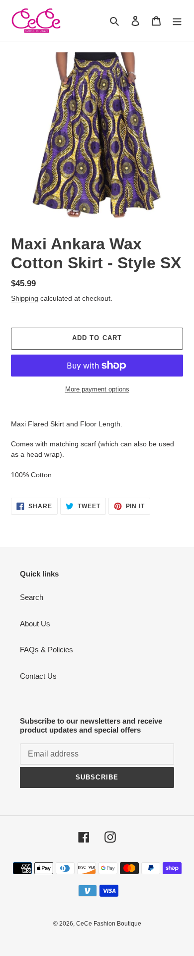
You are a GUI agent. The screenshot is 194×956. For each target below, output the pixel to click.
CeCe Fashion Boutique (108, 923)
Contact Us (38, 676)
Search (31, 597)
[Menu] (177, 20)
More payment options (97, 389)
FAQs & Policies (46, 649)
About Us (35, 623)
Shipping (24, 298)
